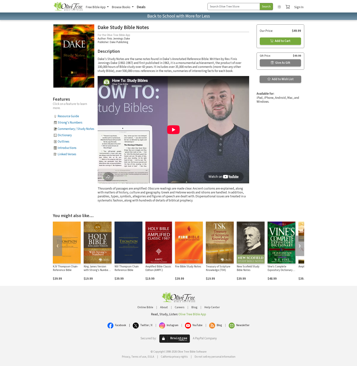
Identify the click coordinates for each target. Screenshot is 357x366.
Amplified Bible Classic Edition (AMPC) (158, 268)
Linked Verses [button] (67, 154)
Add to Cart (282, 41)
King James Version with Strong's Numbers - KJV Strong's (97, 270)
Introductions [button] (67, 148)
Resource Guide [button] (68, 116)
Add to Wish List (282, 79)
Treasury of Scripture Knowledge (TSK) (218, 268)
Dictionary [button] (65, 135)
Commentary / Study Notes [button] (76, 129)
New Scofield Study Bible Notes (248, 268)
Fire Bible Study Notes (188, 267)
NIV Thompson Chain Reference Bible (127, 268)
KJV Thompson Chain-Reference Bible (65, 268)
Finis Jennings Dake (118, 39)
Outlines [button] (63, 141)
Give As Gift (282, 63)
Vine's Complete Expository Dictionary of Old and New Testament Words (281, 272)
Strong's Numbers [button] (70, 122)
